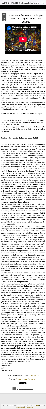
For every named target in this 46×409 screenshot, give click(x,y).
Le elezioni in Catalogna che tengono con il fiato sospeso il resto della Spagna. (26, 18)
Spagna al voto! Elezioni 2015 (26, 379)
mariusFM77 (35, 406)
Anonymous (35, 376)
